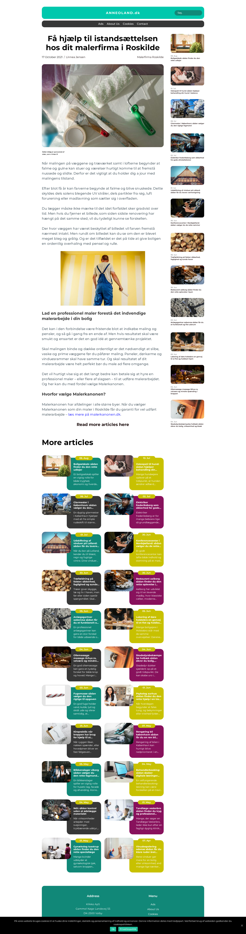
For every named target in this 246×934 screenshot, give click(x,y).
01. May (146, 802)
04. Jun (83, 649)
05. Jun (84, 611)
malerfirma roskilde (150, 57)
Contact (142, 23)
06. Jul (84, 496)
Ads (100, 23)
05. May (84, 763)
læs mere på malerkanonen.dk (94, 414)
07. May (146, 725)
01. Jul (84, 534)
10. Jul (146, 458)
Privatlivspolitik (128, 929)
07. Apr (146, 840)
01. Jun (147, 687)
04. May (146, 763)
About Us (113, 23)
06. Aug (84, 458)
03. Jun (84, 687)
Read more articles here (103, 424)
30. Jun (146, 534)
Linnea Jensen (75, 57)
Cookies (128, 23)
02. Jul (146, 496)
